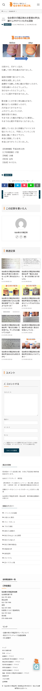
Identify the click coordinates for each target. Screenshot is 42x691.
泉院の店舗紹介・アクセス (10, 667)
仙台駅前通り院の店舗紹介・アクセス (13, 659)
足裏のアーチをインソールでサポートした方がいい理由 (20, 490)
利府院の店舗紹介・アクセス (10, 670)
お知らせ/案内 (9, 517)
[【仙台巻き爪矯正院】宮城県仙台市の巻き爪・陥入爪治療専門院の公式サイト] (21, 4)
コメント (7, 392)
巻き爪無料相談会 (10, 544)
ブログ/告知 (8, 526)
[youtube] (24, 236)
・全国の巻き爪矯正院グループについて (15, 632)
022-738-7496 (6, 602)
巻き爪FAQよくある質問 (12, 535)
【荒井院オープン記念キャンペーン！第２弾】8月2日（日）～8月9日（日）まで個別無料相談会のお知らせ (20, 484)
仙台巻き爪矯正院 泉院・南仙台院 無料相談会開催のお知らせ (20, 497)
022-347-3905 (6, 608)
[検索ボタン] (3, 4)
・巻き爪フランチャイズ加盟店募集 (14, 635)
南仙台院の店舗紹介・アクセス (11, 662)
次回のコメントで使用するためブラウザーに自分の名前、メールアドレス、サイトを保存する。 (21, 443)
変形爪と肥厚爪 (9, 531)
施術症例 (7, 553)
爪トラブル (8, 558)
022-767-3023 (6, 613)
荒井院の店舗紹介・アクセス (10, 664)
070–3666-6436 (7, 618)
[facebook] (21, 236)
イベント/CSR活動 (10, 513)
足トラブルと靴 (9, 562)
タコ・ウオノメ (9, 522)
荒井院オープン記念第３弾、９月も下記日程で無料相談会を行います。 (20, 473)
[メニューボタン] (38, 4)
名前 (6, 419)
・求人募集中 (6, 638)
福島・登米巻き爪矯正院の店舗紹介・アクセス (15, 673)
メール (7, 427)
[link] (17, 236)
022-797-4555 (6, 597)
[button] (5, 185)
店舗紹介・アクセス (8, 656)
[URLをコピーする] (37, 185)
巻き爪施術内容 (6, 650)
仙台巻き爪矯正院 (21, 232)
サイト (6, 435)
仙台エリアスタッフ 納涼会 (12, 478)
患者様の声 (7, 24)
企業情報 (4, 681)
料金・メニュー (6, 653)
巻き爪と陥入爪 (9, 540)
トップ (4, 647)
